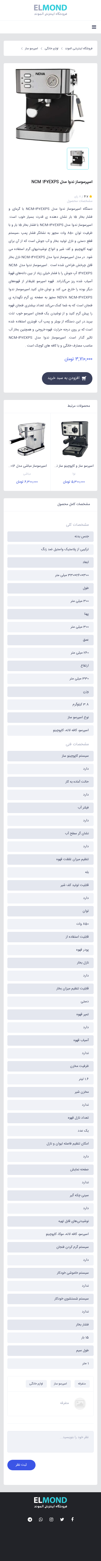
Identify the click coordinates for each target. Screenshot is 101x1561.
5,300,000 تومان (74, 481)
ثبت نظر (21, 1465)
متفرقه (82, 1383)
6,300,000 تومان (27, 481)
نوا (74, 474)
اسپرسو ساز (60, 1383)
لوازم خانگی (36, 1383)
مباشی (27, 474)
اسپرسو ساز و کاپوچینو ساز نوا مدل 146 (72, 466)
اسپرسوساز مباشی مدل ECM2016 (25, 466)
